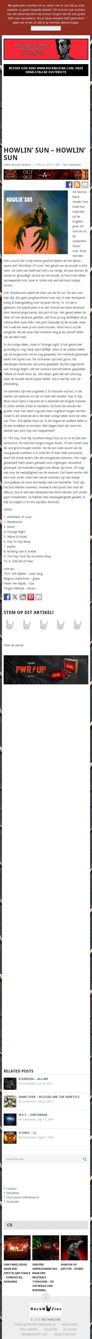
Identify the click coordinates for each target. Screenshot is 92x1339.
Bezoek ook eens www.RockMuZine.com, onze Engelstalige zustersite (46, 70)
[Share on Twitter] (15, 597)
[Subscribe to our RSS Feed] (77, 184)
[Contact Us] (85, 184)
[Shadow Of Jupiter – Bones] (74, 1247)
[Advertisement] (46, 109)
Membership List (35, 1334)
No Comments (72, 164)
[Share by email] (38, 597)
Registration (65, 1334)
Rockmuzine (51, 1319)
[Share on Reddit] (22, 597)
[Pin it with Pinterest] (30, 597)
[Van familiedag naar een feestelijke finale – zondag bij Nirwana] (17, 1247)
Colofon (11, 1188)
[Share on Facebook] (7, 597)
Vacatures (12, 1201)
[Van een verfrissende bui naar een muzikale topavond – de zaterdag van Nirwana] (45, 1247)
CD (57, 164)
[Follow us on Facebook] (69, 184)
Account (70, 1329)
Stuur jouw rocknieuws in (22, 1197)
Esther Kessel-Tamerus (17, 164)
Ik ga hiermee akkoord (46, 28)
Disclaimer (12, 1193)
